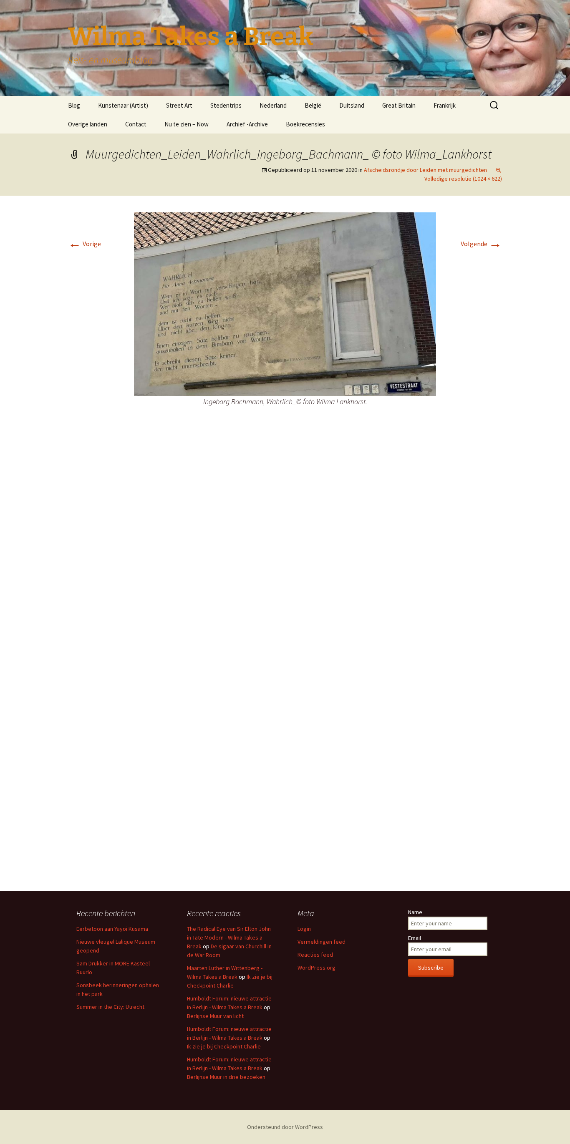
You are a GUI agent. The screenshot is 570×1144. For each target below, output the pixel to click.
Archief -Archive (247, 124)
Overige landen (87, 124)
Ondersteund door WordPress (285, 1127)
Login (304, 928)
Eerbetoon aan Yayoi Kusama (112, 928)
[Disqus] (285, 548)
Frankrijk (445, 105)
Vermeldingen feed (322, 941)
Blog (74, 105)
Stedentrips (226, 105)
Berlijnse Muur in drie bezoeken (226, 1077)
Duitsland (351, 105)
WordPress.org (316, 967)
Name (415, 912)
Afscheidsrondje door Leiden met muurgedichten (425, 170)
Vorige (84, 243)
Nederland (273, 105)
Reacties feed (315, 954)
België (313, 105)
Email (414, 938)
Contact (135, 124)
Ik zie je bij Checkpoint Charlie (224, 1046)
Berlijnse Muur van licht (215, 1016)
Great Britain (399, 105)
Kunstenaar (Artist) (123, 105)
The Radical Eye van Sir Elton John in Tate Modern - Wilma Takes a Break (229, 937)
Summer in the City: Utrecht (110, 1006)
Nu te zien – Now (186, 124)
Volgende (481, 243)
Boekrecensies (305, 124)
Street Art (179, 105)
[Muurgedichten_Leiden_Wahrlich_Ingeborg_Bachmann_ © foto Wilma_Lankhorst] (285, 303)
